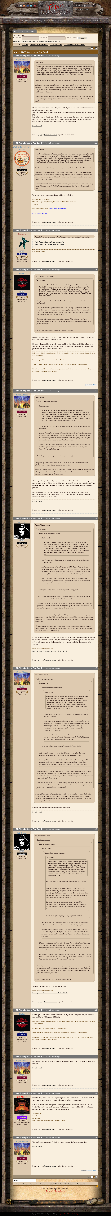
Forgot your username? (38, 41)
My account (79, 9)
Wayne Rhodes (22, 60)
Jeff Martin (22, 1097)
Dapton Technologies (73, 1214)
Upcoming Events (49, 21)
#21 (96, 1010)
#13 (96, 55)
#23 (96, 1093)
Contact (95, 21)
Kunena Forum (60, 1191)
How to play (37, 21)
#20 (96, 829)
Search (32, 31)
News (89, 21)
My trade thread (37, 126)
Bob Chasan (22, 522)
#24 (96, 1137)
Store (15, 21)
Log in (40, 135)
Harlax (22, 274)
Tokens (59, 21)
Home (8, 21)
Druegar (22, 234)
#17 (96, 390)
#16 (96, 269)
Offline (22, 74)
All (15, 31)
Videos (83, 21)
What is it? (28, 21)
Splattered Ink (63, 1214)
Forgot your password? (21, 41)
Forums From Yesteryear (39, 45)
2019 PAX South (56, 45)
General (25, 45)
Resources (67, 21)
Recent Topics (23, 31)
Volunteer (75, 21)
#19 (96, 668)
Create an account (53, 41)
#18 (96, 518)
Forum (21, 21)
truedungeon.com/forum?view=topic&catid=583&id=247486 (50, 651)
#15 (96, 230)
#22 (96, 1056)
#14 (96, 143)
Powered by (50, 1191)
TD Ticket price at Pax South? (74, 45)
